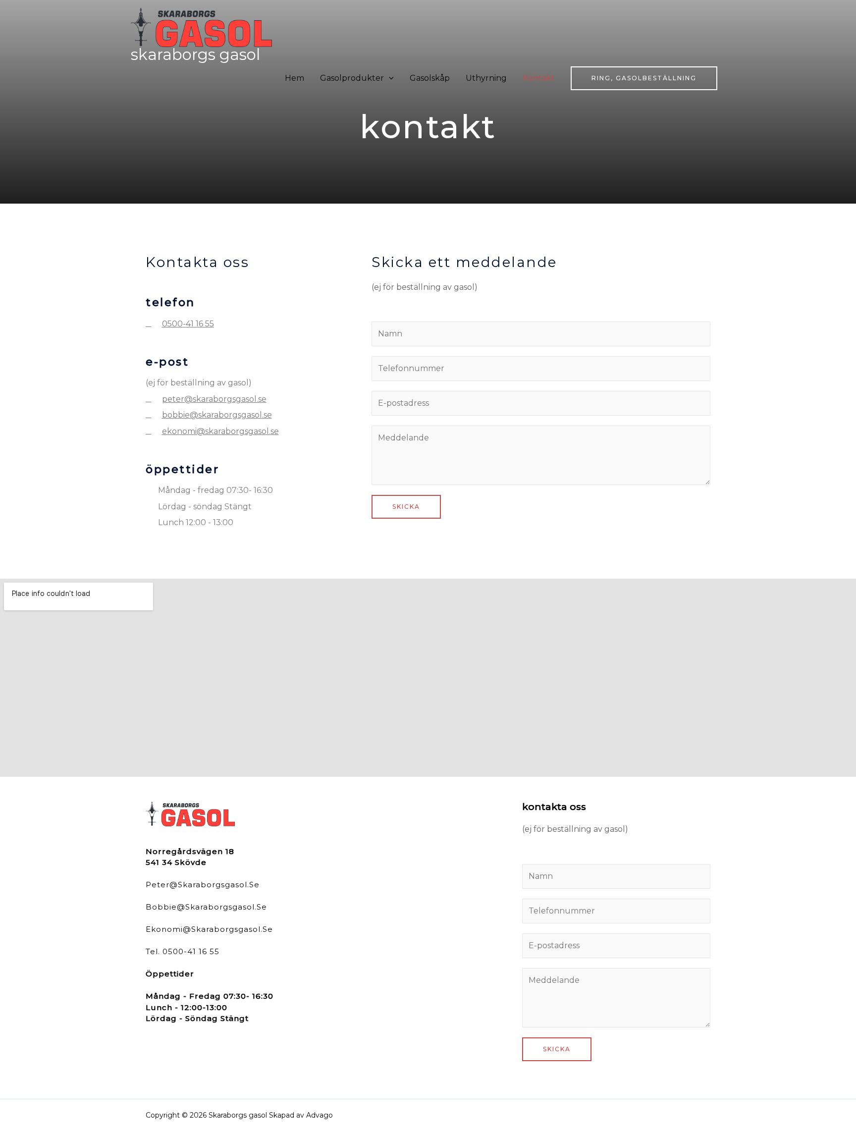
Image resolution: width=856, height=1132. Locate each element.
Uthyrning (486, 78)
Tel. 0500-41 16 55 (182, 951)
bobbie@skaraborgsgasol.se (206, 907)
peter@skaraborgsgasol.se (203, 884)
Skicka (406, 506)
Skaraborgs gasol (195, 54)
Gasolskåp (430, 78)
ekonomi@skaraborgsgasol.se (209, 929)
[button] (644, 78)
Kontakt (539, 78)
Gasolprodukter (352, 78)
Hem (294, 78)
